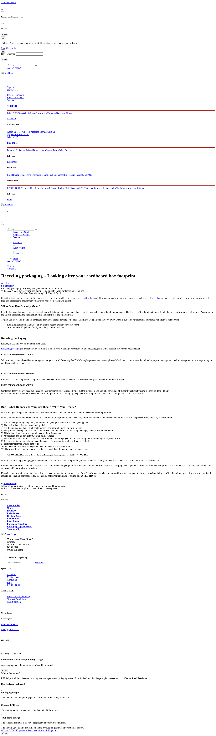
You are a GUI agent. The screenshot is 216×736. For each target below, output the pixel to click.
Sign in (10, 87)
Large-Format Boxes (49, 150)
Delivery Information (127, 188)
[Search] (36, 65)
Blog (9, 175)
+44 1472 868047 (9, 624)
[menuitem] (15, 95)
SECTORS (12, 106)
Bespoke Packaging (16, 150)
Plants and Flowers (64, 113)
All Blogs (5, 283)
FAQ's (89, 175)
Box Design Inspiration (75, 175)
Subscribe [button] (39, 562)
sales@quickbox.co (10, 629)
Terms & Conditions (30, 188)
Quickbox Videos (56, 175)
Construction (41, 113)
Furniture (51, 113)
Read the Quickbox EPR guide (41, 730)
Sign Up (5, 48)
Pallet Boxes (65, 150)
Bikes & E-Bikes (15, 113)
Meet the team (13, 577)
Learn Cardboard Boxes (36, 175)
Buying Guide (18, 175)
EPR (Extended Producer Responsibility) (98, 188)
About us (11, 574)
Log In (13, 48)
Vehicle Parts (29, 113)
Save (4, 60)
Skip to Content (8, 2)
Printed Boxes (32, 150)
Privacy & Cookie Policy (52, 188)
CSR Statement (72, 188)
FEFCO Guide (14, 188)
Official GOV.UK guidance (14, 730)
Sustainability (7, 285)
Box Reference (8, 54)
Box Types (12, 143)
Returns (140, 188)
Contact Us (12, 90)
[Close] (2, 9)
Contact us (12, 580)
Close (4, 733)
